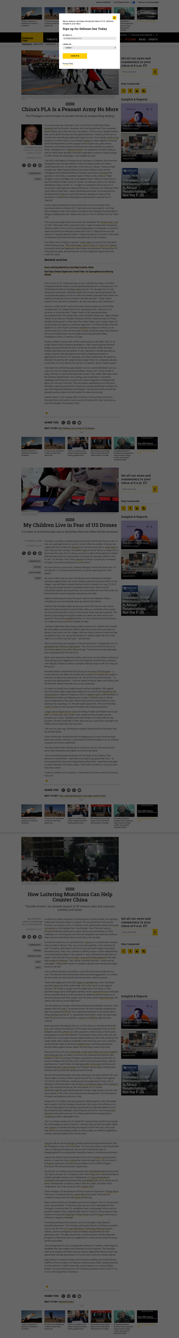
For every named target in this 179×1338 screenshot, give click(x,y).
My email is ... (68, 35)
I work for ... (68, 44)
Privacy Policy (68, 64)
